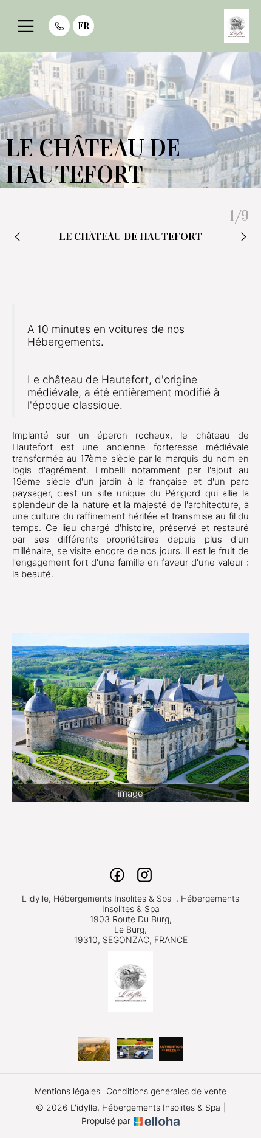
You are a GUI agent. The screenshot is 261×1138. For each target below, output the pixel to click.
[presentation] (18, 237)
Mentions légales (67, 1091)
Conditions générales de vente (166, 1091)
